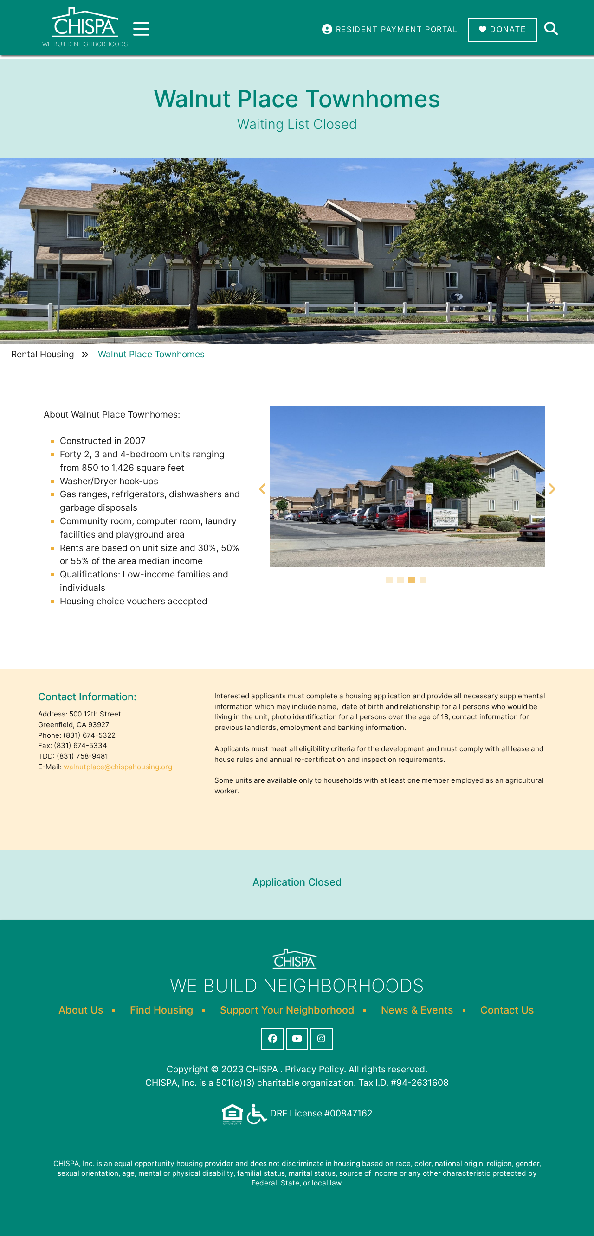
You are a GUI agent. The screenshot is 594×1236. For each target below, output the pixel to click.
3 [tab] (413, 581)
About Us (80, 1010)
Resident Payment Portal (395, 29)
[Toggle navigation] (141, 29)
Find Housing (161, 1010)
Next (551, 486)
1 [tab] (390, 581)
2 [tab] (402, 581)
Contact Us (507, 1010)
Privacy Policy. (315, 1069)
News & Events (417, 1010)
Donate (507, 29)
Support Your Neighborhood (287, 1010)
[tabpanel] (407, 486)
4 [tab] (424, 581)
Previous (262, 486)
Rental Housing (42, 354)
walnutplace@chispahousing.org (118, 766)
